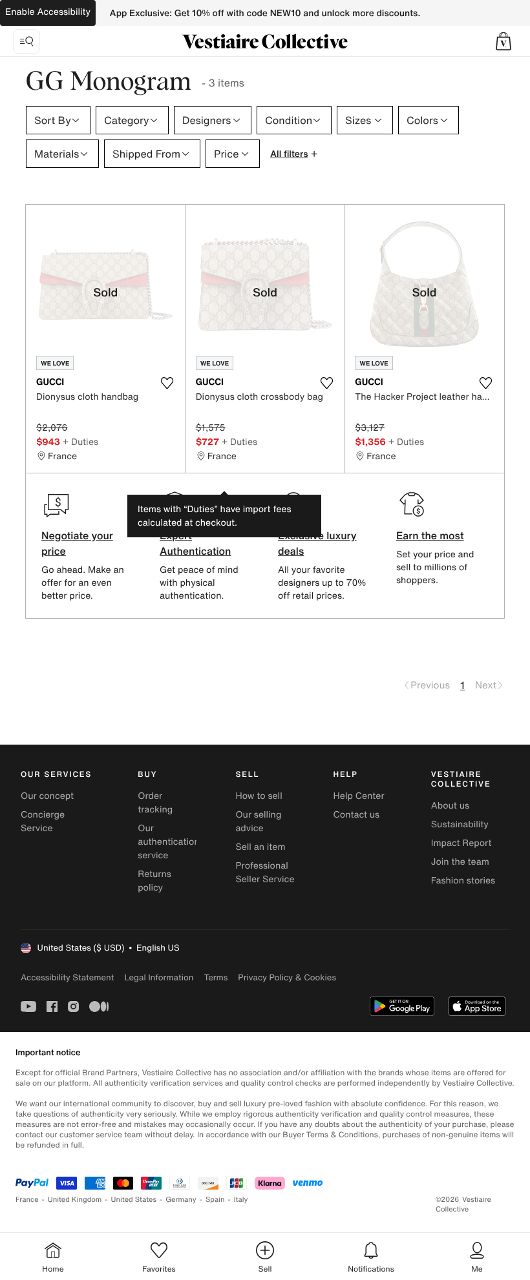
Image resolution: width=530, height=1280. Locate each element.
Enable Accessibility (47, 12)
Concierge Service (43, 821)
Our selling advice (258, 821)
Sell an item (260, 847)
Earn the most (430, 535)
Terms (216, 977)
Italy (241, 1199)
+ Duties (80, 441)
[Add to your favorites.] (167, 383)
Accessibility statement (67, 977)
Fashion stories (463, 880)
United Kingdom (75, 1199)
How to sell (258, 796)
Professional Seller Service (264, 872)
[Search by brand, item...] (26, 41)
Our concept (47, 796)
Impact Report (461, 843)
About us (450, 805)
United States (134, 1199)
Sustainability (460, 824)
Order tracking (155, 802)
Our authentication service (169, 841)
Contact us (357, 814)
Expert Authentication (195, 543)
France (27, 1199)
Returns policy (154, 880)
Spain (215, 1199)
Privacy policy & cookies (287, 977)
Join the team (460, 862)
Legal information (158, 977)
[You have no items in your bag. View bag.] (503, 41)
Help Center (359, 796)
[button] (503, 41)
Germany (180, 1199)
